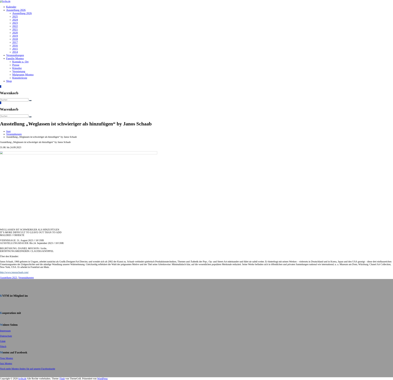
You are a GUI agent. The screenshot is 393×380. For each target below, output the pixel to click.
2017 (15, 42)
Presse (15, 64)
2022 (15, 26)
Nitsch (3, 346)
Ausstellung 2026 (16, 10)
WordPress (102, 378)
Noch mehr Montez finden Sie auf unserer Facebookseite (27, 368)
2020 (15, 32)
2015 (15, 48)
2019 (15, 35)
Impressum (5, 330)
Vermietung (18, 71)
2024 (15, 19)
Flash (62, 378)
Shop (9, 81)
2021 (15, 29)
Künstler (17, 68)
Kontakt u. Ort (20, 61)
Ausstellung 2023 (8, 277)
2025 (15, 16)
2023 (15, 22)
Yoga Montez (6, 358)
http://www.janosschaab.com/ (14, 272)
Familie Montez (15, 58)
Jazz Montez (6, 363)
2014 (15, 51)
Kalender (11, 6)
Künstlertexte (19, 77)
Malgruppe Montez (23, 74)
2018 (15, 39)
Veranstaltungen (15, 55)
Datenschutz (6, 336)
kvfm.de (22, 378)
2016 (15, 45)
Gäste (3, 341)
